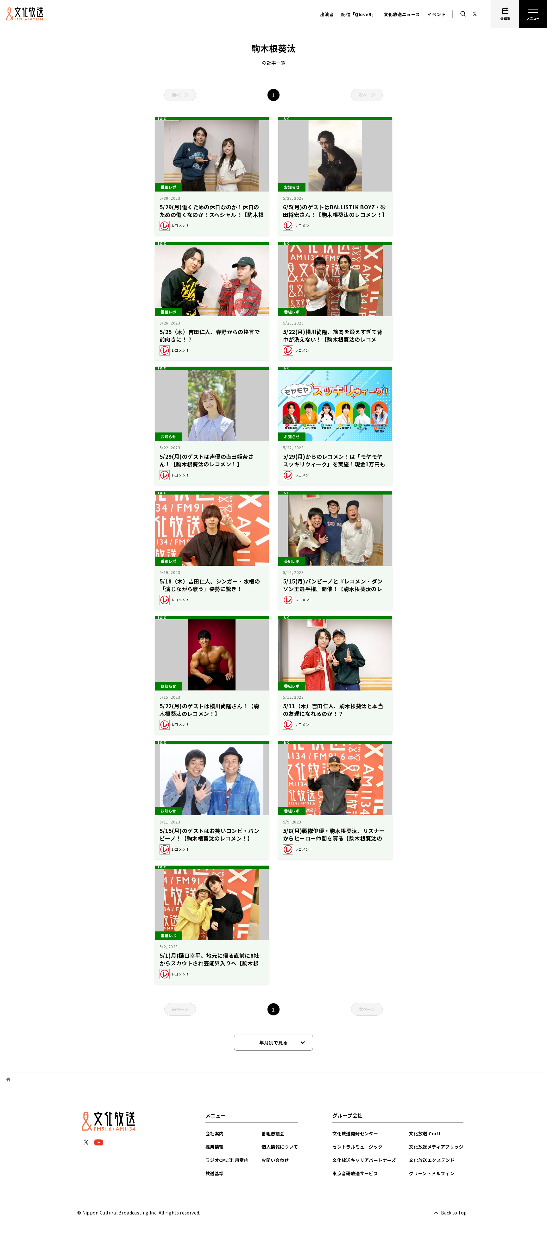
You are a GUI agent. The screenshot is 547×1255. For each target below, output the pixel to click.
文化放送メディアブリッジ (436, 1147)
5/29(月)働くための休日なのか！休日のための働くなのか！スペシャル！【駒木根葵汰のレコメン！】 (212, 214)
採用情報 (214, 1147)
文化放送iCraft (425, 1133)
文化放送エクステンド (432, 1160)
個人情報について (279, 1147)
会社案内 (214, 1133)
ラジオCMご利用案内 (226, 1160)
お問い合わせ (275, 1160)
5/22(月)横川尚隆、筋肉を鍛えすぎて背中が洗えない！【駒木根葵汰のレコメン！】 (332, 339)
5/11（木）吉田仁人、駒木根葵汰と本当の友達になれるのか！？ (333, 709)
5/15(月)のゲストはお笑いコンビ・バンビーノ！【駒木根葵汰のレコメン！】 (209, 834)
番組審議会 (272, 1133)
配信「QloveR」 (358, 14)
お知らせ (292, 187)
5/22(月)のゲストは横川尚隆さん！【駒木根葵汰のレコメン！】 (209, 709)
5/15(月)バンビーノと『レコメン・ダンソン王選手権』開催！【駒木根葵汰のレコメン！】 (332, 588)
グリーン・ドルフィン (431, 1173)
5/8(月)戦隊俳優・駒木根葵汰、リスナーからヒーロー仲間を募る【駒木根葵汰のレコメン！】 (334, 838)
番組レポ (168, 187)
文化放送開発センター (355, 1133)
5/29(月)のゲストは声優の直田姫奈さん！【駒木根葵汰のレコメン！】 (207, 460)
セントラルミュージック (357, 1147)
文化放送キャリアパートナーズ (364, 1160)
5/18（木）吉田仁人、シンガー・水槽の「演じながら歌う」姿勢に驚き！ (210, 585)
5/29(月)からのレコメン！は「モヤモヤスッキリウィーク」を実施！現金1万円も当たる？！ (334, 464)
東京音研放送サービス (355, 1173)
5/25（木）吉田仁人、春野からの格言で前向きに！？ (210, 335)
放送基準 (214, 1173)
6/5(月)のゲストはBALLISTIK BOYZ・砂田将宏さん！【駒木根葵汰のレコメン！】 (335, 210)
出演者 (327, 14)
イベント (436, 14)
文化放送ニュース (402, 14)
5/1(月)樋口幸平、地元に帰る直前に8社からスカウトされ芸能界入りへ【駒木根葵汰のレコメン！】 (209, 962)
